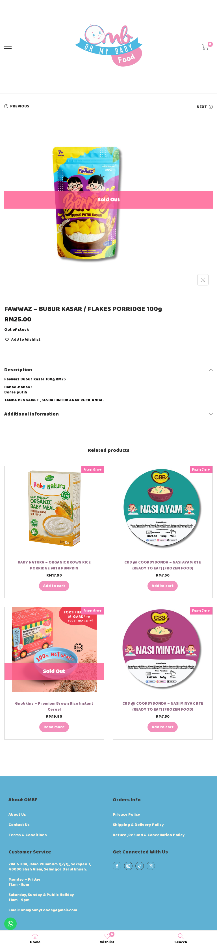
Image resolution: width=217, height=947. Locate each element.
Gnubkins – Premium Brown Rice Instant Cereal (54, 706)
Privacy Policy (126, 814)
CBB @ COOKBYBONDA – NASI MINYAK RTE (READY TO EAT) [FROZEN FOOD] (162, 706)
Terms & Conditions (27, 835)
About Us (17, 814)
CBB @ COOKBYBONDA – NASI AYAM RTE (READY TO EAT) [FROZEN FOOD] (162, 565)
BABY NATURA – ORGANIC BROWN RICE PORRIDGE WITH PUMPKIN (54, 565)
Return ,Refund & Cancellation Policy (149, 835)
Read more (54, 727)
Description (18, 369)
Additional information (31, 414)
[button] (22, 339)
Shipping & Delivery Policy (138, 824)
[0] (205, 46)
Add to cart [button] (54, 585)
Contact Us (19, 824)
